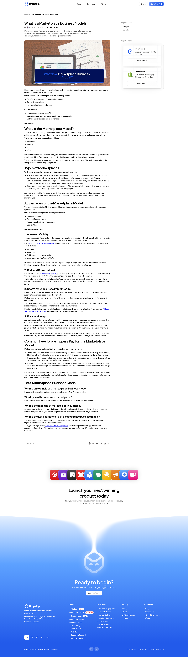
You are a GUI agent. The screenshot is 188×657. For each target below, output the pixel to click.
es (48, 637)
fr (37, 637)
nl (42, 637)
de (32, 637)
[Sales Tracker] (55, 475)
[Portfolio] (63, 475)
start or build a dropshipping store (41, 243)
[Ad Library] (89, 475)
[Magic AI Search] (124, 475)
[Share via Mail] (93, 443)
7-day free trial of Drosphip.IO (56, 426)
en (27, 637)
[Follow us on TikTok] (96, 649)
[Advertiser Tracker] (81, 475)
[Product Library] (98, 475)
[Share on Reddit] (101, 443)
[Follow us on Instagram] (91, 649)
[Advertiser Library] (116, 475)
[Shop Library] (72, 475)
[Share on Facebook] (97, 443)
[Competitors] (107, 475)
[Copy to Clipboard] (89, 443)
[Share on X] (108, 443)
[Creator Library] (133, 475)
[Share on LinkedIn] (104, 443)
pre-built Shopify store (48, 273)
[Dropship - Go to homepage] (32, 4)
